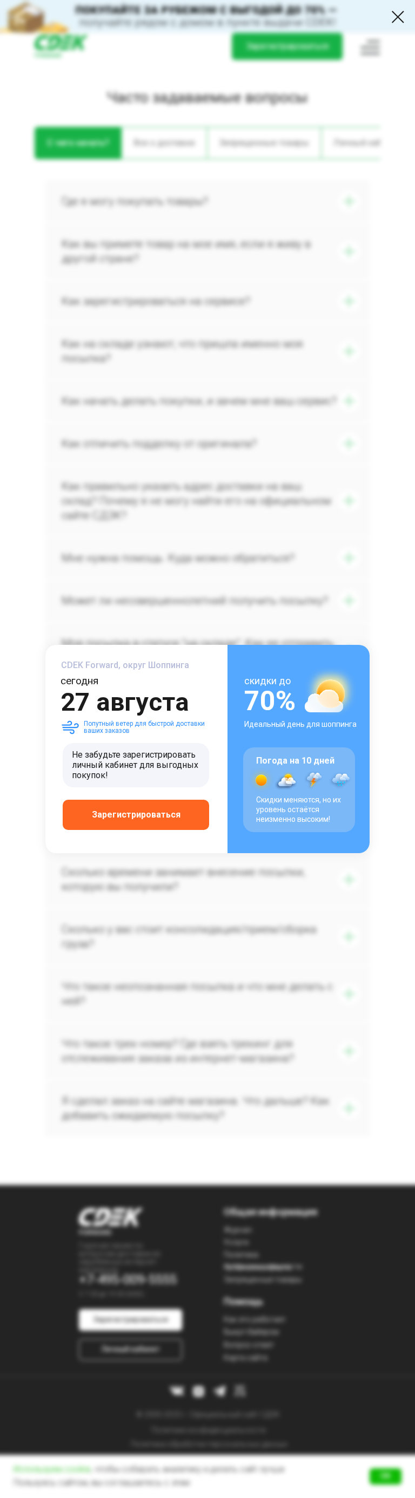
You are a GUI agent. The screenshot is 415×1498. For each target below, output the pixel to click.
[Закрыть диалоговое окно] (398, 17)
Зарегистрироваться (136, 814)
